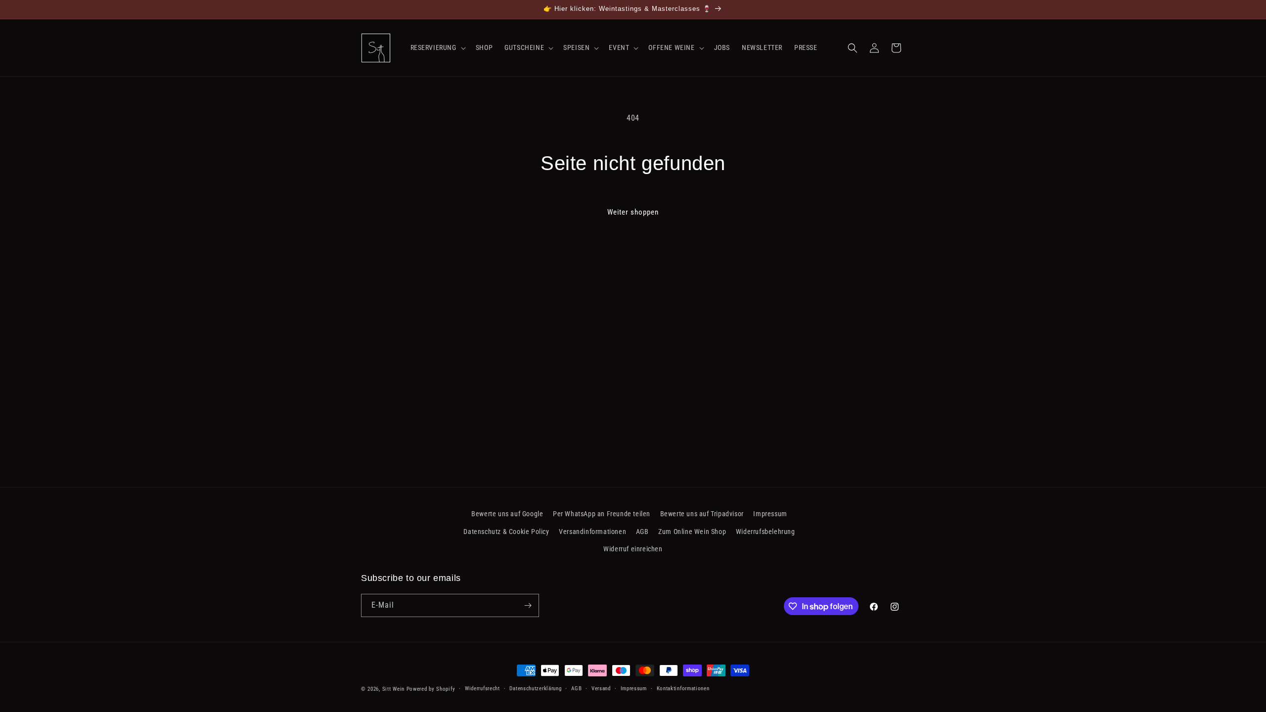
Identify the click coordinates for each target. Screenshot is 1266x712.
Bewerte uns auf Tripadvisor (702, 514)
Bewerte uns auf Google (507, 514)
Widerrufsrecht (482, 688)
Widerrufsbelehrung (765, 531)
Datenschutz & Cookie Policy (506, 531)
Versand (601, 688)
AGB (642, 531)
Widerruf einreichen (632, 549)
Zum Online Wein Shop (692, 531)
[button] (437, 47)
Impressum (770, 514)
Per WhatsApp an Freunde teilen (601, 514)
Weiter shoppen (633, 212)
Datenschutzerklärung (535, 688)
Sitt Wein (393, 689)
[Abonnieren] (528, 605)
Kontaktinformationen (683, 688)
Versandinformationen (592, 531)
